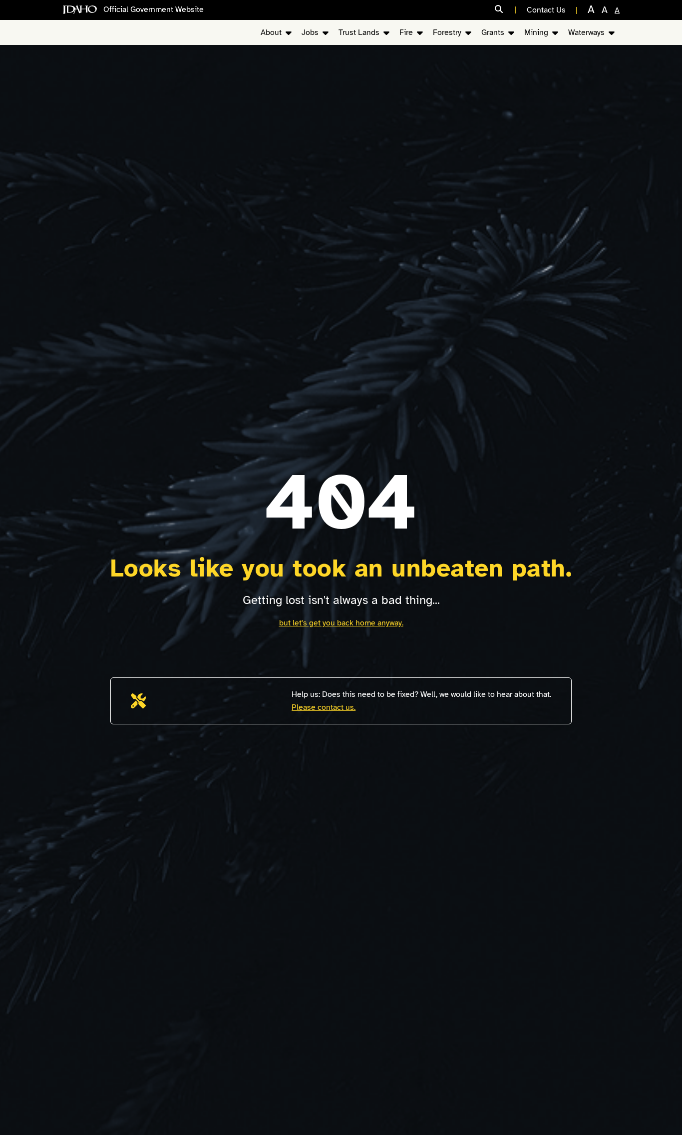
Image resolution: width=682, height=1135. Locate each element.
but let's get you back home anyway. (341, 623)
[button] (506, 9)
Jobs (310, 32)
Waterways (586, 32)
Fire (406, 32)
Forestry (447, 32)
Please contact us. (323, 707)
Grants (492, 32)
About (271, 32)
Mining (536, 32)
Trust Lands (359, 32)
